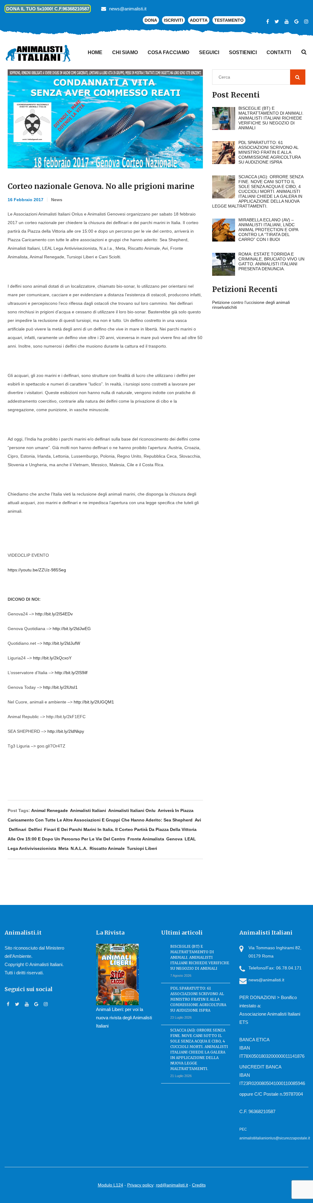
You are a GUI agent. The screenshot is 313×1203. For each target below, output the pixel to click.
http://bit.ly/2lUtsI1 (60, 687)
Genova (174, 838)
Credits (199, 1185)
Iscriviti (173, 20)
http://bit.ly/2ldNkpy (65, 731)
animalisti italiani (88, 810)
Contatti (279, 52)
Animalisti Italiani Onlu (132, 810)
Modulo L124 (110, 1185)
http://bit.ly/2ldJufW (61, 643)
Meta (63, 848)
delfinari (17, 829)
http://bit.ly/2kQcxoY (52, 657)
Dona (151, 20)
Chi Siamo (125, 52)
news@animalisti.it (127, 8)
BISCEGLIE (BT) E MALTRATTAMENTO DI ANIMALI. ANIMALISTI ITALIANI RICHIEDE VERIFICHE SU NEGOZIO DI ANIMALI (199, 957)
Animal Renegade (49, 810)
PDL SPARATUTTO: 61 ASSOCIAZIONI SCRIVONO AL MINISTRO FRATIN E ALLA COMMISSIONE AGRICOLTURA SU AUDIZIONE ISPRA (198, 999)
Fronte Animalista (145, 838)
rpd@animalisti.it (172, 1185)
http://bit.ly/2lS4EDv (54, 613)
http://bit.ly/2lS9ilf (71, 672)
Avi (198, 819)
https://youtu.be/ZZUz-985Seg (37, 569)
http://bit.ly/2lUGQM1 (94, 701)
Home (95, 52)
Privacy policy (140, 1185)
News (56, 199)
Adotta (199, 20)
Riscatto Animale (107, 848)
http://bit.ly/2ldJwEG (72, 628)
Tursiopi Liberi (142, 848)
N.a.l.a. (79, 848)
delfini (35, 829)
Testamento (229, 20)
